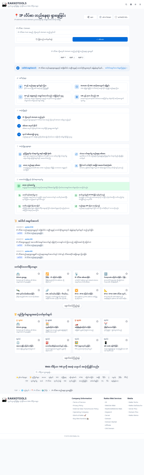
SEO (57, 377)
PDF (27, 381)
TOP (15, 390)
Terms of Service (79, 402)
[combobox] (73, 372)
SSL (102, 381)
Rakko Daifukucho (135, 405)
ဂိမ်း (107, 381)
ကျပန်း (114, 377)
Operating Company (80, 412)
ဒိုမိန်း (120, 377)
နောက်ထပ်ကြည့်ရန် (72, 306)
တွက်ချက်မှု (34, 381)
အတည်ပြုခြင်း (83, 381)
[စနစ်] (135, 4)
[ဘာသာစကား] (131, 4)
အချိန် (98, 377)
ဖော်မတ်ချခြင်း (94, 381)
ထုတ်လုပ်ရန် (57, 381)
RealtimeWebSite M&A (113, 409)
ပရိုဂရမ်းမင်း (72, 377)
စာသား (44, 377)
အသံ (41, 381)
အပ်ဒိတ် (19, 233)
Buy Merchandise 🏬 (81, 418)
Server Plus (133, 409)
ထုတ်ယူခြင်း (72, 381)
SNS (65, 381)
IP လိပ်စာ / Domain (23, 28)
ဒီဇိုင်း (104, 377)
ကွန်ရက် (51, 377)
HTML (81, 377)
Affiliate (108, 425)
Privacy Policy (78, 405)
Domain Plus (133, 412)
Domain (108, 418)
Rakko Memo (133, 415)
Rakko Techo (133, 402)
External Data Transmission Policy (85, 409)
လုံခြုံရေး (63, 377)
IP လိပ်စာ (48, 381)
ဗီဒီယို (126, 377)
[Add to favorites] (38, 273)
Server (107, 415)
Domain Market (111, 422)
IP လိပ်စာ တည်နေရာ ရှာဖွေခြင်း (34, 233)
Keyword (108, 412)
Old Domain (109, 428)
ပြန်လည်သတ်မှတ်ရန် (45, 39)
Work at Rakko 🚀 (79, 415)
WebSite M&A (110, 405)
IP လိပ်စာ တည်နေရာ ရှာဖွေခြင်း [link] (62, 390)
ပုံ (108, 377)
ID (106, 402)
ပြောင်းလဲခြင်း (90, 377)
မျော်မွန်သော (114, 381)
